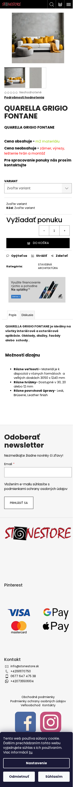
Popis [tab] (12, 315)
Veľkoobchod (30, 705)
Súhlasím (53, 776)
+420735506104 (22, 681)
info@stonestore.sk (25, 666)
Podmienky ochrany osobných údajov (38, 701)
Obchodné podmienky (38, 697)
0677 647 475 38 (23, 676)
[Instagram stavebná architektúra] (50, 722)
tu (30, 752)
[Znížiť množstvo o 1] (44, 231)
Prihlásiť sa (19, 503)
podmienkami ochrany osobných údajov (36, 489)
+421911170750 (21, 671)
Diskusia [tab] (27, 315)
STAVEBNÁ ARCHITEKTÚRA (48, 266)
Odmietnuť (19, 776)
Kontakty (49, 705)
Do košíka (41, 243)
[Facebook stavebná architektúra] (25, 722)
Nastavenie (36, 763)
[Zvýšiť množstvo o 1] (64, 231)
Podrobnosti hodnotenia (24, 98)
